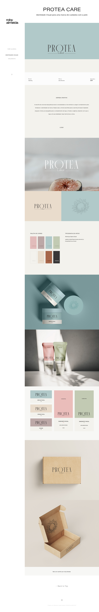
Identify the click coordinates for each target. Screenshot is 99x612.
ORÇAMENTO (12, 58)
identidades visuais (12, 55)
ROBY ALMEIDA (12, 49)
